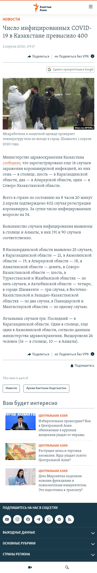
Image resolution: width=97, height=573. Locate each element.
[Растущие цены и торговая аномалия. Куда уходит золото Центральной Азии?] (20, 451)
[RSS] (69, 519)
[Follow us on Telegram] (38, 519)
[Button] (38, 57)
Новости (11, 20)
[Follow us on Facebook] (28, 519)
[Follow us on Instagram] (17, 519)
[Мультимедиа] (30, 567)
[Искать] (67, 567)
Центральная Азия (53, 416)
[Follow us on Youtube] (7, 519)
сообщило (11, 163)
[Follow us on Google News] (59, 519)
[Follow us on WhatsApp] (48, 519)
